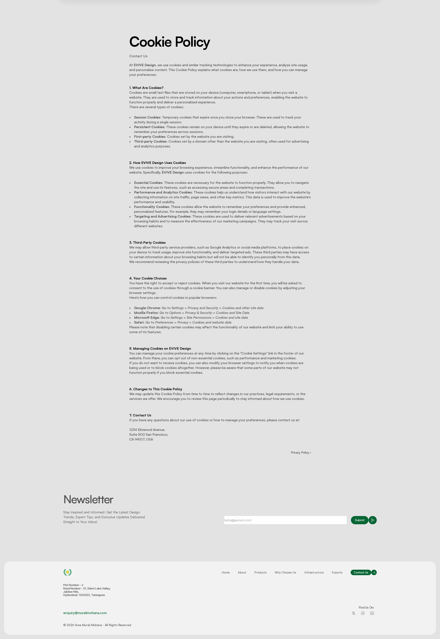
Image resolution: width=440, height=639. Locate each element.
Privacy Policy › (301, 452)
